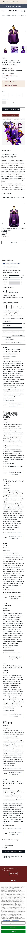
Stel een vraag (18, 70)
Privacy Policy (6, 920)
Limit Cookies (13, 927)
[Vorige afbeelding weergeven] (1, 31)
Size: (3, 91)
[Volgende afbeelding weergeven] (26, 31)
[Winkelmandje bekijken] (24, 10)
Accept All (13, 931)
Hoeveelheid (5, 99)
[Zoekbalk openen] (4, 10)
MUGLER (14, 15)
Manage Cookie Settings (13, 922)
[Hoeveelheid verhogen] (13, 102)
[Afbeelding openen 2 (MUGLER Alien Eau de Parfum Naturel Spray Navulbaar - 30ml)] (14, 49)
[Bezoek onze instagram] (15, 880)
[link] (22, 10)
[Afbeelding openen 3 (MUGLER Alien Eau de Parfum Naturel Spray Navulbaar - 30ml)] (23, 49)
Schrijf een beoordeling (8, 70)
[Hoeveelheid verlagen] (4, 102)
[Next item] (24, 223)
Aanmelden (13, 873)
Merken (8, 15)
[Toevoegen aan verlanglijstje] (22, 109)
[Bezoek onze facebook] (11, 880)
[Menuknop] (1, 10)
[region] (13, 908)
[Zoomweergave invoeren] (24, 41)
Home (3, 15)
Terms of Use (15, 920)
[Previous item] (2, 223)
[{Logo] (13, 10)
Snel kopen (14, 242)
